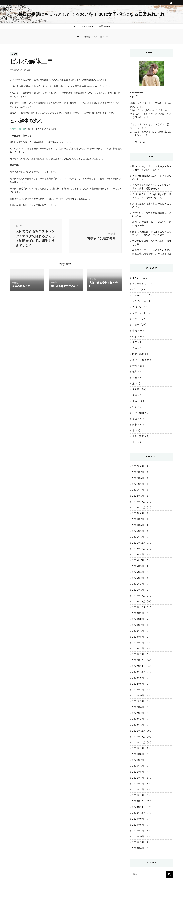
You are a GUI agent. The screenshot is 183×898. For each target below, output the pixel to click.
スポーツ (136, 307)
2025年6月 (138, 525)
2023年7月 (138, 625)
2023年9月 (138, 613)
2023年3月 (138, 648)
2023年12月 (138, 595)
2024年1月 (138, 589)
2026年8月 (138, 466)
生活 (134, 401)
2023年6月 (138, 630)
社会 (134, 406)
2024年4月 (138, 572)
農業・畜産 (138, 436)
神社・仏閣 (138, 412)
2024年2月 (138, 583)
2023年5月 (138, 636)
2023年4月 (138, 642)
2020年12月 (138, 801)
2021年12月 (138, 730)
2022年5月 (138, 701)
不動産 (135, 324)
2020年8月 (138, 824)
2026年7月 (138, 472)
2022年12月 (138, 660)
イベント (136, 277)
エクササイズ (87, 26)
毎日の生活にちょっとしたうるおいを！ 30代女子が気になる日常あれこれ (91, 14)
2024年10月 (138, 548)
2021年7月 (138, 760)
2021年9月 (138, 748)
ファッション (139, 312)
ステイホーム (139, 301)
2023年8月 (138, 619)
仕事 (134, 336)
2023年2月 (138, 654)
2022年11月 (138, 666)
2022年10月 (138, 672)
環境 (134, 395)
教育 (134, 371)
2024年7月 (138, 560)
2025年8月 (138, 513)
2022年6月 (138, 695)
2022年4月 (138, 707)
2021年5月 (138, 771)
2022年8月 (138, 683)
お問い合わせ (105, 26)
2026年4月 (138, 489)
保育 (134, 342)
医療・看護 (138, 354)
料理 (134, 377)
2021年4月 (138, 777)
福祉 (134, 418)
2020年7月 (138, 830)
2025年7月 (138, 519)
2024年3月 (138, 578)
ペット (135, 318)
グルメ (135, 289)
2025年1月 (138, 536)
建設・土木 (138, 359)
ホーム (73, 26)
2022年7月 (138, 689)
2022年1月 (138, 724)
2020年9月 (138, 818)
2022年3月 (138, 713)
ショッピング (139, 295)
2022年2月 (138, 718)
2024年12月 (138, 542)
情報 (134, 365)
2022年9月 (138, 677)
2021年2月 (138, 789)
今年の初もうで (21, 286)
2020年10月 (138, 812)
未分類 (14, 54)
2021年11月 (138, 736)
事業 (134, 330)
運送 (134, 442)
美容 (134, 424)
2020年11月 (138, 807)
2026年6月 (138, 478)
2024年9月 (138, 554)
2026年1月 (138, 495)
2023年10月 (138, 607)
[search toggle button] (171, 3)
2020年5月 (138, 842)
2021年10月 (138, 742)
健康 (134, 348)
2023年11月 (138, 601)
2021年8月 (138, 754)
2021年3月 (138, 783)
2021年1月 (138, 795)
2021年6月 (138, 765)
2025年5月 (138, 531)
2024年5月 (138, 566)
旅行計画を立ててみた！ (65, 286)
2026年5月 (138, 484)
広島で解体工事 (17, 129)
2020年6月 (138, 836)
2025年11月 (138, 501)
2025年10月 (138, 507)
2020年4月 (138, 848)
